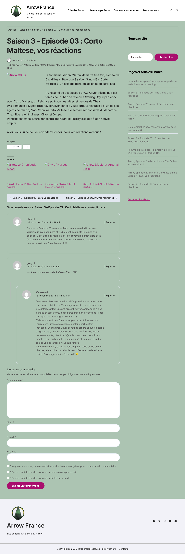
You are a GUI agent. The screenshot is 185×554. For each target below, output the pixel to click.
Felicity (69, 65)
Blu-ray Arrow (150, 10)
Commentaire (15, 380)
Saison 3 (94, 65)
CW (43, 65)
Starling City (107, 65)
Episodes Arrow (76, 10)
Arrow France (40, 7)
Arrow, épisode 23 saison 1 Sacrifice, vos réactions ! (151, 106)
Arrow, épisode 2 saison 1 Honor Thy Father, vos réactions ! (152, 163)
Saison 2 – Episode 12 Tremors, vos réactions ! (148, 186)
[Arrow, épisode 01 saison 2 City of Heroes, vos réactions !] (62, 172)
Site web (11, 451)
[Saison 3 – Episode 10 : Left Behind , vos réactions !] (101, 172)
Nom (10, 422)
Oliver (85, 65)
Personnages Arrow (99, 10)
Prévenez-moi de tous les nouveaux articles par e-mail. (40, 478)
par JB (15, 60)
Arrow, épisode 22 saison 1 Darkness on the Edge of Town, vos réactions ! (152, 174)
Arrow (20, 65)
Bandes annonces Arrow (126, 10)
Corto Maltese (32, 65)
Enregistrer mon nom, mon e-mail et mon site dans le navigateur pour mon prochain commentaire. (63, 466)
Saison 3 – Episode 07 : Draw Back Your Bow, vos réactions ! (150, 140)
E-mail (11, 437)
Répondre (110, 222)
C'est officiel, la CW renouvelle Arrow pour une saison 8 (152, 128)
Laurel (77, 65)
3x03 (12, 65)
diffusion (51, 65)
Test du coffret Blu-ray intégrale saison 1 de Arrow (152, 117)
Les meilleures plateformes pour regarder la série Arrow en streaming (152, 83)
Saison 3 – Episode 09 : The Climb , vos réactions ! (150, 94)
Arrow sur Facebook (139, 199)
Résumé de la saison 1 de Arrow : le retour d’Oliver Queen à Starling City (151, 151)
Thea (9, 68)
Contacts (123, 548)
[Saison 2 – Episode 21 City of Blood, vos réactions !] (24, 172)
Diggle (60, 65)
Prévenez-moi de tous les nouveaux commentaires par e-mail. (43, 472)
